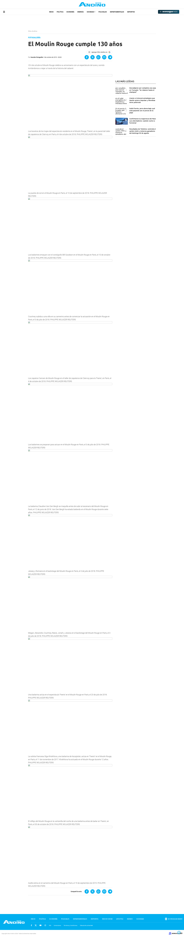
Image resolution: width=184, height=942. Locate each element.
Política (60, 12)
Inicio (51, 12)
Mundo (130, 919)
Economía (70, 12)
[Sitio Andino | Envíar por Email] (104, 57)
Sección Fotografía (37, 57)
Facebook (31, 925)
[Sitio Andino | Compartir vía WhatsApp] (98, 57)
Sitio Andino (33, 31)
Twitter (36, 925)
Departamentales (117, 12)
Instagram (45, 925)
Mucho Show (107, 919)
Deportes (131, 12)
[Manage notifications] (179, 932)
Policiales (102, 12)
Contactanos (57, 925)
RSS (50, 925)
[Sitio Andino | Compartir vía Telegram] (110, 57)
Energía (80, 12)
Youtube (40, 925)
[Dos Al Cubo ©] (175, 934)
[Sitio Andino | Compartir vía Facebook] (87, 57)
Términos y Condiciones (70, 925)
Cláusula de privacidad (86, 925)
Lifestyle (119, 919)
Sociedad (90, 12)
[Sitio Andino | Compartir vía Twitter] (92, 57)
